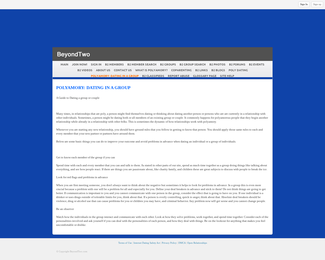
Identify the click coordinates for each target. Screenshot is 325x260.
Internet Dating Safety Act (147, 242)
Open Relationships (197, 242)
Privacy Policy (169, 242)
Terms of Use (125, 242)
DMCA (181, 242)
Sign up (317, 4)
